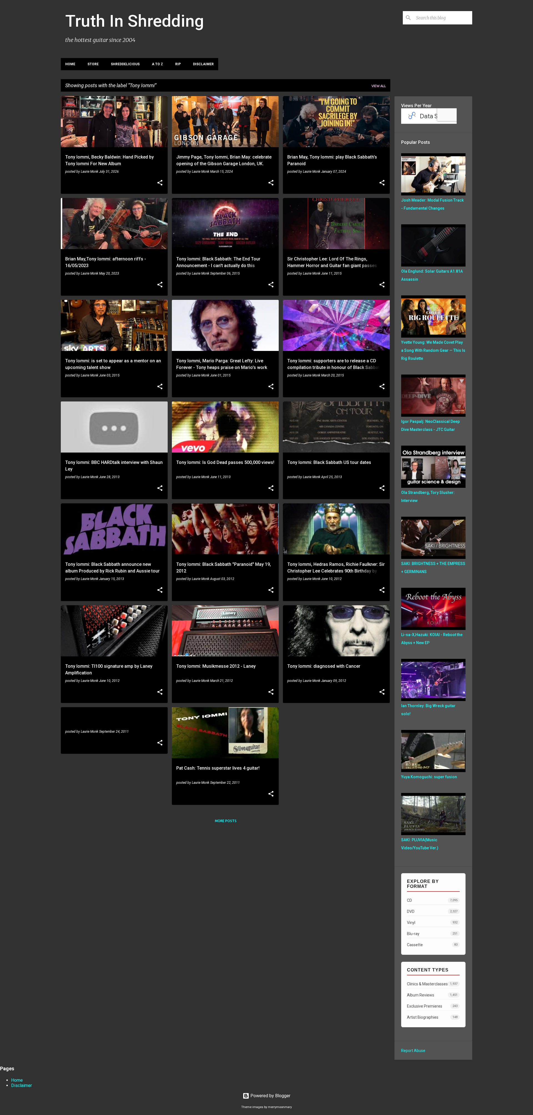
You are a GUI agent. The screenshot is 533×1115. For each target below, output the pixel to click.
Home (70, 64)
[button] (160, 183)
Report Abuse (413, 1050)
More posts (226, 821)
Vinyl (432, 922)
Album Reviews (432, 995)
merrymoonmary (280, 1107)
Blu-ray (432, 933)
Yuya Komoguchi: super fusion (429, 777)
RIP (178, 64)
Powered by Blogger (269, 1095)
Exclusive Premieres (432, 1006)
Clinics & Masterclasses (432, 984)
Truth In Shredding (134, 21)
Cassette (432, 945)
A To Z (157, 64)
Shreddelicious (125, 64)
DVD (432, 911)
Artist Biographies (432, 1017)
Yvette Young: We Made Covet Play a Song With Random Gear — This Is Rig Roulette (433, 350)
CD (432, 900)
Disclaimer (203, 64)
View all (378, 86)
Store (93, 64)
